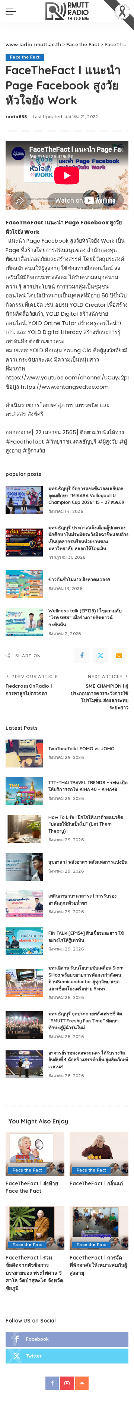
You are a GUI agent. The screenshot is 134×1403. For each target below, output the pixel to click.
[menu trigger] (13, 11)
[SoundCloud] (82, 1383)
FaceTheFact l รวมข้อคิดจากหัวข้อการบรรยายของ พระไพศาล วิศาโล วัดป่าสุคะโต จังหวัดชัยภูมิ (34, 1272)
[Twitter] (100, 655)
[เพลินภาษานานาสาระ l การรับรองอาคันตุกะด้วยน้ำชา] (24, 904)
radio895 (16, 116)
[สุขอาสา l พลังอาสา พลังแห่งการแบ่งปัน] (24, 867)
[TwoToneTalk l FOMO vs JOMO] (24, 753)
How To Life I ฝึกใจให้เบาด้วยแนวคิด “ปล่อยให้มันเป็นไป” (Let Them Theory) (85, 824)
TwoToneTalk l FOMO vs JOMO (81, 748)
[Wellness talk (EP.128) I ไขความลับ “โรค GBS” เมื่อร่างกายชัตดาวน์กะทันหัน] (24, 622)
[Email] (119, 655)
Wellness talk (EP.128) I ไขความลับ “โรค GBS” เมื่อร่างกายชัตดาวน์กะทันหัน (85, 617)
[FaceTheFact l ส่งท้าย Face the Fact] (35, 1154)
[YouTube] (67, 1383)
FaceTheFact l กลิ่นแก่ (96, 1183)
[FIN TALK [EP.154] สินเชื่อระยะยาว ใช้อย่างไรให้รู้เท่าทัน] (24, 941)
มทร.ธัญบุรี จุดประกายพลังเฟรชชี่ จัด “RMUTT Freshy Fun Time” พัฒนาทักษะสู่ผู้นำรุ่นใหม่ (85, 1020)
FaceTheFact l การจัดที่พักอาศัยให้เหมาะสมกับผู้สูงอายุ (98, 1265)
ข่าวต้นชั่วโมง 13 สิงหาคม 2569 (79, 579)
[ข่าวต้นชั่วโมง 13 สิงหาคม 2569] (24, 584)
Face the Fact (24, 57)
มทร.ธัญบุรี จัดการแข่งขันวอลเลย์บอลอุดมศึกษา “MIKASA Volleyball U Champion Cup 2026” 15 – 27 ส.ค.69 (86, 495)
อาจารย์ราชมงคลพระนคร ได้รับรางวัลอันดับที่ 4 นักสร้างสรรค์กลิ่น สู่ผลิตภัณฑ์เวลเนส (88, 1059)
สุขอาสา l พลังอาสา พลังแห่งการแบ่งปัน (87, 862)
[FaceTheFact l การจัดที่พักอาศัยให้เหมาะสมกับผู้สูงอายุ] (99, 1228)
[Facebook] (81, 655)
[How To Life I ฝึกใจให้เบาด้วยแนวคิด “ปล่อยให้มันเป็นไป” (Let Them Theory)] (24, 829)
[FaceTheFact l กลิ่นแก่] (99, 1154)
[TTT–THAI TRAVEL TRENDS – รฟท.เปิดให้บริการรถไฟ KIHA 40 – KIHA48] (24, 791)
